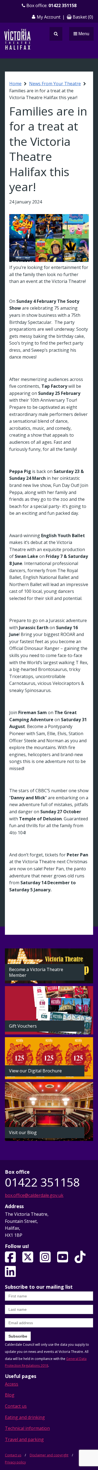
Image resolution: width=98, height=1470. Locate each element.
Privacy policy (15, 1462)
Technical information (27, 1428)
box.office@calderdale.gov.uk (34, 1195)
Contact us (16, 1406)
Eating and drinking (25, 1417)
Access (11, 1384)
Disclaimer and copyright (49, 1455)
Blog (9, 1395)
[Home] (17, 54)
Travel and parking (24, 1439)
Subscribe (17, 1336)
